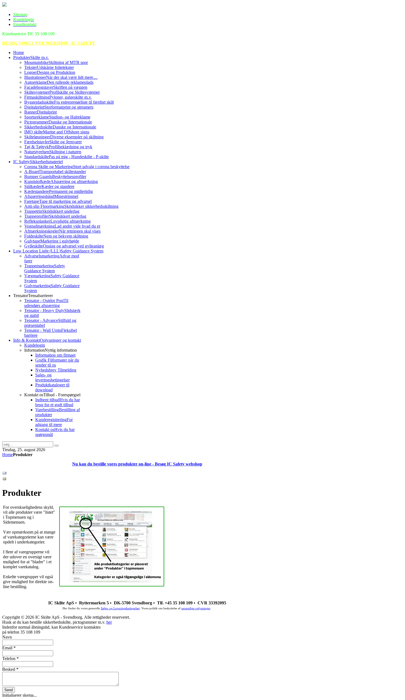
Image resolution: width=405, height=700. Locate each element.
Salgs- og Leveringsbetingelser (120, 608)
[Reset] (56, 445)
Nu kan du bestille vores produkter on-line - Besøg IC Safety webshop (137, 464)
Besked (10, 669)
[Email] (4, 474)
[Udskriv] (4, 479)
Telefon (10, 658)
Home (7, 454)
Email (9, 647)
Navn (7, 637)
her (109, 622)
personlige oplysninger (195, 608)
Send (8, 690)
